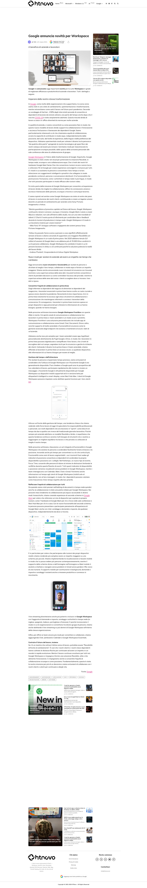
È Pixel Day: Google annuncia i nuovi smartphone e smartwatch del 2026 (74, 707)
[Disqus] (60, 738)
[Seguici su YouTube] (109, 859)
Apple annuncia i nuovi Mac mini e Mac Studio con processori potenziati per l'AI (45, 840)
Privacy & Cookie (73, 862)
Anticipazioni (46, 677)
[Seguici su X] (114, 3)
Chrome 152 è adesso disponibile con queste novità (43, 709)
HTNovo (74, 884)
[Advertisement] (73, 20)
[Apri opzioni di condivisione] (68, 42)
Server (44, 679)
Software (52, 679)
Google (33, 104)
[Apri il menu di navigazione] (106, 3)
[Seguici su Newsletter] (105, 859)
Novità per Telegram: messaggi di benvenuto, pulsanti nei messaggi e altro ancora (102, 58)
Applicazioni (57, 677)
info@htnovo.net (105, 871)
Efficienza (73, 677)
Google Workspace (36, 157)
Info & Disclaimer (73, 859)
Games (96, 42)
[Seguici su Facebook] (111, 3)
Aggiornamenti (34, 677)
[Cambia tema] (109, 3)
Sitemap (73, 865)
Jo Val (34, 42)
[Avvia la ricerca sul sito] (117, 3)
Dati (65, 677)
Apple (31, 836)
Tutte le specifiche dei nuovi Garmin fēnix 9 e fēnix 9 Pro (101, 69)
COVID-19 (39, 117)
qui (29, 382)
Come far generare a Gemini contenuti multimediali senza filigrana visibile (72, 687)
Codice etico (73, 868)
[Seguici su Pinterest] (113, 859)
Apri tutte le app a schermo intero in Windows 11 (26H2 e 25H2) (74, 808)
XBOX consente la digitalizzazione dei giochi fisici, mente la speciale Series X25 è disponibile (105, 47)
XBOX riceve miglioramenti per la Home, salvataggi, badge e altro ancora (73, 819)
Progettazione (34, 679)
